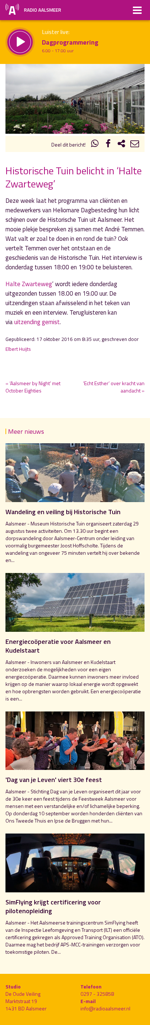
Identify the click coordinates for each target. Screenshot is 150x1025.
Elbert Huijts (18, 349)
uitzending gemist (37, 322)
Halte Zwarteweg (28, 284)
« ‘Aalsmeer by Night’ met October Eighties (32, 386)
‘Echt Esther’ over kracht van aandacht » (114, 386)
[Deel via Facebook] (108, 144)
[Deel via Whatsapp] (95, 144)
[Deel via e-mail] (135, 144)
